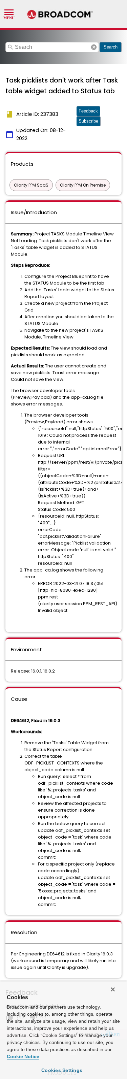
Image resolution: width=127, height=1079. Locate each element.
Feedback (88, 110)
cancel (93, 47)
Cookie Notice (23, 1056)
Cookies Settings (61, 1070)
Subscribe (88, 121)
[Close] (113, 989)
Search (111, 47)
